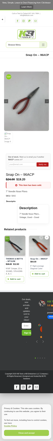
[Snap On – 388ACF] (39, 246)
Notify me (42, 164)
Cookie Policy (10, 426)
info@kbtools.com (26, 15)
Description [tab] (11, 201)
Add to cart (15, 279)
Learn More (26, 7)
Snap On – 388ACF (39, 259)
